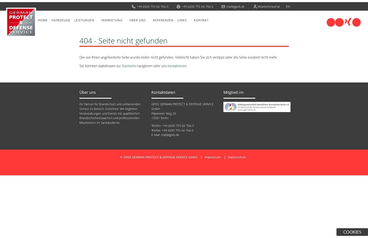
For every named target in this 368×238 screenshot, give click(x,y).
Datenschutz (237, 157)
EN (288, 6)
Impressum (213, 157)
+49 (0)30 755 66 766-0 (152, 6)
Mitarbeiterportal (268, 6)
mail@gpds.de (235, 6)
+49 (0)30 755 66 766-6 (197, 6)
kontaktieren (177, 65)
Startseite (129, 65)
